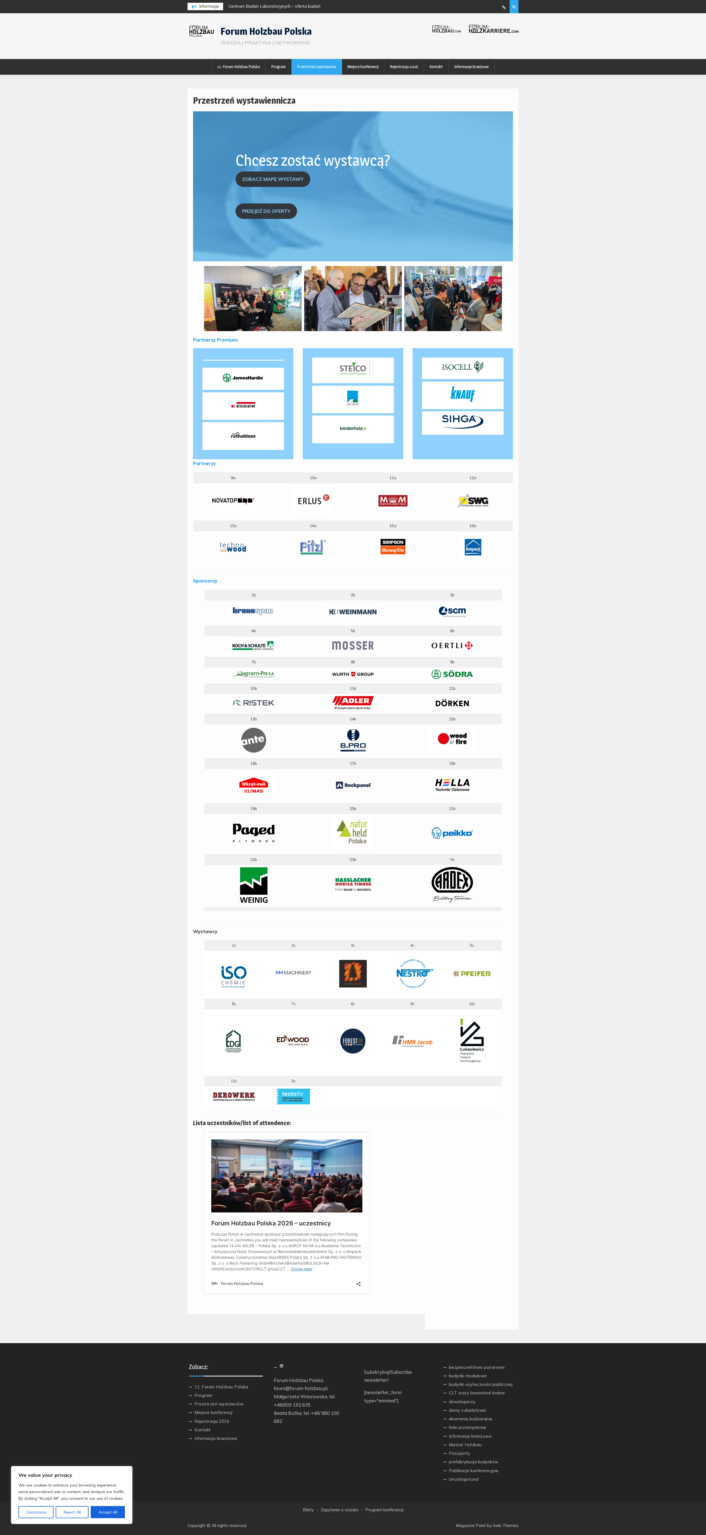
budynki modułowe (468, 1375)
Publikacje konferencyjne (474, 1470)
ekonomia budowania (470, 1418)
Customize (36, 1512)
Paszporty (459, 1453)
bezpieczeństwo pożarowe (477, 1367)
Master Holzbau (465, 1444)
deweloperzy (462, 1401)
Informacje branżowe (471, 66)
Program (278, 66)
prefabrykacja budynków (474, 1461)
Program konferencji (384, 1510)
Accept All (108, 1512)
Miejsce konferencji (363, 66)
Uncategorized (464, 1479)
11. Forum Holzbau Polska (238, 66)
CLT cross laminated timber (477, 1393)
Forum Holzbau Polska (266, 31)
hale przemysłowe (467, 1427)
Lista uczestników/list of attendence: (242, 1122)
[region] (71, 1495)
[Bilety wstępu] (503, 7)
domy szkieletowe (467, 1410)
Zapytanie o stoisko (340, 1510)
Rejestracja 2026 (404, 66)
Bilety (308, 1510)
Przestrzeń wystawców (316, 66)
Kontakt (436, 66)
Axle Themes (505, 1525)
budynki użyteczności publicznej (481, 1384)
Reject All (72, 1512)
